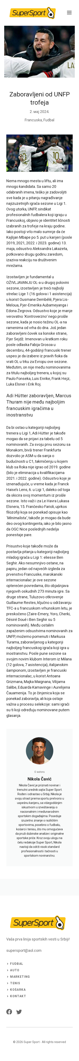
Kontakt (18, 996)
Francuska (33, 120)
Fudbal (48, 120)
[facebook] (9, 1012)
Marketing (20, 976)
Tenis (15, 983)
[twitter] (19, 1012)
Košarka (18, 989)
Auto (15, 970)
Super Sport (32, 1042)
